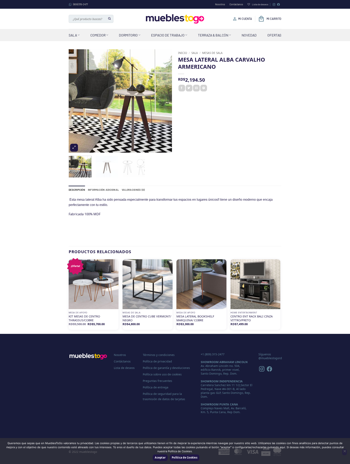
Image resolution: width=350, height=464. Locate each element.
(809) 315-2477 (80, 4)
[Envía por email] (196, 88)
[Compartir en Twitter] (189, 88)
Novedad (249, 35)
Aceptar (160, 457)
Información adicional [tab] (103, 189)
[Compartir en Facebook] (181, 88)
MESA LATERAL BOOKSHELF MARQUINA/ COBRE (195, 318)
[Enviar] (109, 18)
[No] (344, 452)
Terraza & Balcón (213, 35)
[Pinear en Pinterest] (203, 88)
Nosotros (220, 4)
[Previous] (75, 101)
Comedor (98, 35)
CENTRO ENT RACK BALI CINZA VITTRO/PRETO (251, 318)
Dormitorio (128, 35)
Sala (73, 35)
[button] (74, 148)
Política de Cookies (184, 457)
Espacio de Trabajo (168, 35)
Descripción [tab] (77, 189)
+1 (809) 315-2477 (212, 354)
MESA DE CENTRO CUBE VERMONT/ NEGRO (147, 318)
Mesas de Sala (212, 53)
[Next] (165, 101)
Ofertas (274, 35)
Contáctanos (236, 4)
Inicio (182, 53)
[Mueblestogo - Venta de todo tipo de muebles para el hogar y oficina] (175, 19)
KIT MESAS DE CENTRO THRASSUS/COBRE (84, 318)
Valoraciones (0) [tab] (133, 189)
